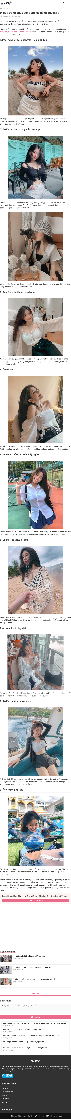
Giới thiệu (5, 1088)
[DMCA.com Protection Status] (7, 1077)
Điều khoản (5, 1099)
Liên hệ (4, 1095)
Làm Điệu (5, 1067)
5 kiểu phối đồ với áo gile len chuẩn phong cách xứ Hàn (34, 979)
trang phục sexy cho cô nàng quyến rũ (16, 32)
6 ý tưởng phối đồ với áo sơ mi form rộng (29, 956)
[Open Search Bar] (62, 3)
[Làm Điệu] (7, 3)
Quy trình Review (7, 1092)
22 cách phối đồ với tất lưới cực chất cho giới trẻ (32, 967)
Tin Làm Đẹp (5, 9)
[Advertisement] (35, 927)
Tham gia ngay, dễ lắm (36, 900)
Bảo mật (4, 1102)
